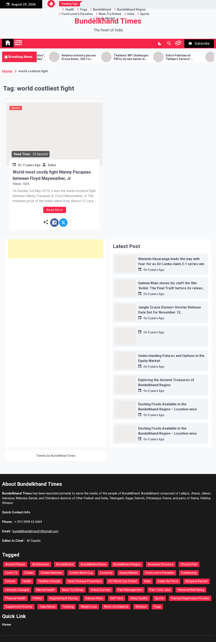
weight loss (89, 606)
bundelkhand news (93, 564)
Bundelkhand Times (108, 21)
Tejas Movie (47, 606)
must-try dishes (73, 589)
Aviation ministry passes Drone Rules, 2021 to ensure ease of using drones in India (71, 57)
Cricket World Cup (81, 572)
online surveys (101, 589)
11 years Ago (31, 165)
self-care (116, 598)
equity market (129, 572)
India (147, 581)
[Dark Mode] (159, 43)
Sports (16, 107)
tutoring (68, 606)
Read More (54, 210)
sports (159, 598)
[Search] (169, 43)
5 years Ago (156, 269)
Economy (106, 572)
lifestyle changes (17, 589)
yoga (157, 606)
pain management (130, 589)
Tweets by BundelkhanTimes (56, 456)
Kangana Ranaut (196, 581)
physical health (15, 598)
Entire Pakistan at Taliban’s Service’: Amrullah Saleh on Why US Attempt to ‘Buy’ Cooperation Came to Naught (176, 57)
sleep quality (139, 598)
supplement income (18, 606)
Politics (37, 598)
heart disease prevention (84, 581)
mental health (45, 589)
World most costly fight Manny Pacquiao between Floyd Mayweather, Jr (52, 175)
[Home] (8, 43)
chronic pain (189, 564)
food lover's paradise (159, 572)
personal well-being (191, 589)
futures (10, 581)
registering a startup (63, 598)
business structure (160, 564)
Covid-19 (11, 572)
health (27, 581)
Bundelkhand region (127, 564)
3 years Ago (156, 366)
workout (141, 606)
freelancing (189, 572)
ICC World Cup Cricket (123, 581)
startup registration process (190, 598)
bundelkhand (65, 564)
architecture (40, 564)
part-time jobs (160, 589)
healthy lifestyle (49, 581)
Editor (52, 165)
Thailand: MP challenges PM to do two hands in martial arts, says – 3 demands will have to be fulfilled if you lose (123, 57)
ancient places (15, 564)
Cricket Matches (51, 572)
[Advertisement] (55, 248)
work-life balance (116, 606)
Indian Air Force (168, 581)
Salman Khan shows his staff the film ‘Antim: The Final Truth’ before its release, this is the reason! (171, 288)
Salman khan (94, 598)
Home (6, 624)
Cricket (29, 572)
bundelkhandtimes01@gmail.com (35, 531)
